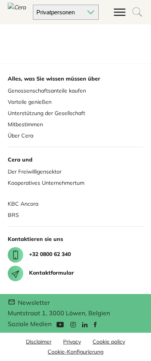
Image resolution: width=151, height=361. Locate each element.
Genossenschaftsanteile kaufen (47, 90)
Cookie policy (109, 341)
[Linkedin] (85, 324)
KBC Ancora (23, 203)
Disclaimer (38, 341)
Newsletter (33, 302)
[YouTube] (60, 324)
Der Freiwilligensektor (35, 171)
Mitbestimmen (25, 124)
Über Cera (20, 135)
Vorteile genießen (29, 101)
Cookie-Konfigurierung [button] (75, 351)
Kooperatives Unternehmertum (46, 182)
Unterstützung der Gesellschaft (46, 113)
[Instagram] (73, 324)
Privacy (72, 341)
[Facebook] (95, 324)
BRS (13, 214)
